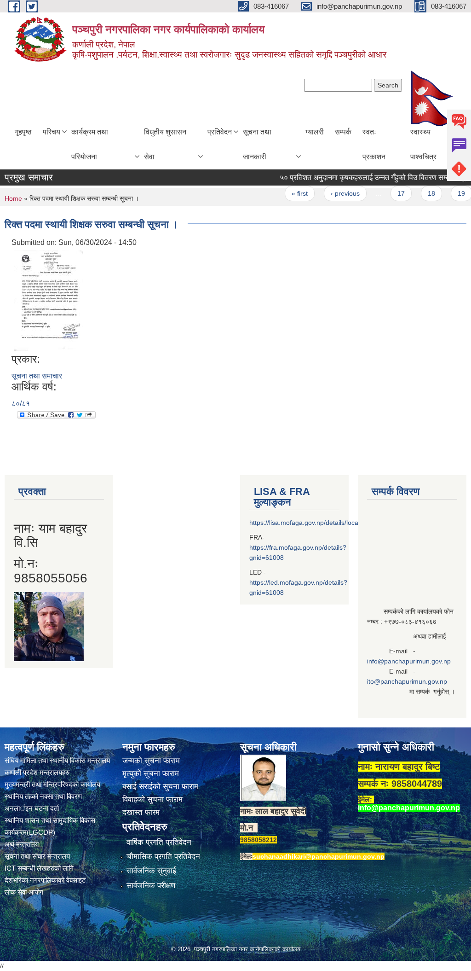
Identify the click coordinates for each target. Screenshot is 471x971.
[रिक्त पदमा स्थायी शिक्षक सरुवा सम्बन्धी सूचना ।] (48, 300)
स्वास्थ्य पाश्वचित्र (423, 144)
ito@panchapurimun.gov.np (407, 681)
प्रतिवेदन (219, 132)
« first (287, 193)
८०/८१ (20, 403)
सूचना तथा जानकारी (257, 144)
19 (449, 193)
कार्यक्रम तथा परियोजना (89, 144)
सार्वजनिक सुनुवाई (151, 870)
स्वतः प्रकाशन (373, 144)
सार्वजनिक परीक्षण (150, 885)
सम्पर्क (343, 132)
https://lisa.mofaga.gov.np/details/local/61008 (314, 522)
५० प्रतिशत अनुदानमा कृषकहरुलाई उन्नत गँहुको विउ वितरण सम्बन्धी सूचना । (368, 177)
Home (13, 198)
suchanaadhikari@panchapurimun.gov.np (319, 856)
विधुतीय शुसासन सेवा (165, 144)
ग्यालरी (314, 132)
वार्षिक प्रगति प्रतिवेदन (158, 842)
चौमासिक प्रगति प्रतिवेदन (163, 856)
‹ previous (332, 193)
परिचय (51, 132)
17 (388, 193)
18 (418, 193)
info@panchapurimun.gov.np (409, 661)
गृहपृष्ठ (23, 132)
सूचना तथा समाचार (36, 376)
